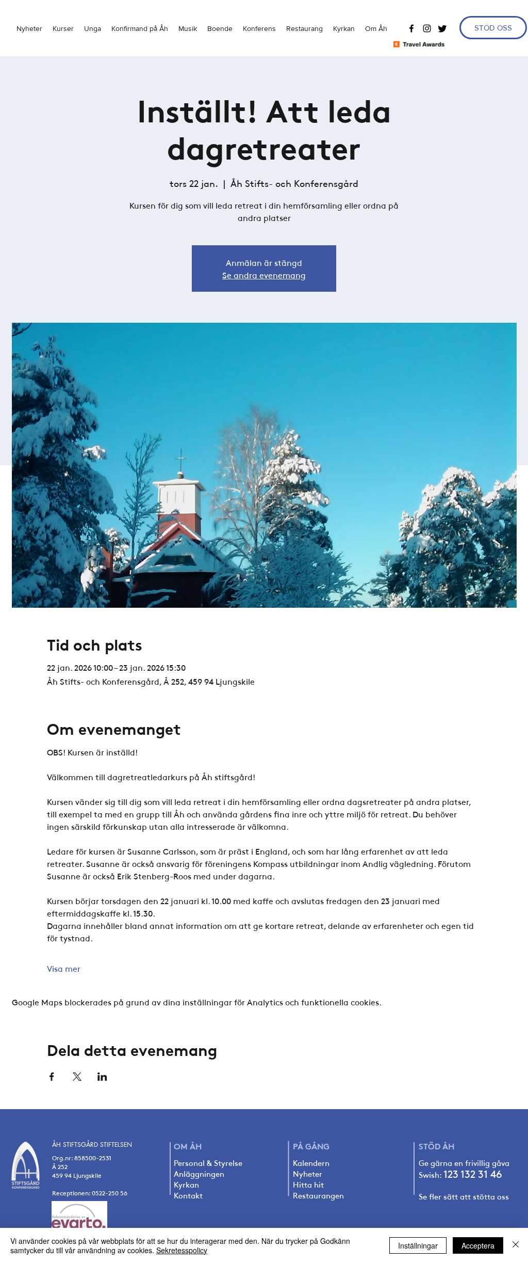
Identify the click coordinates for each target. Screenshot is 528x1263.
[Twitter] (442, 28)
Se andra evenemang (264, 274)
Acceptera (477, 1245)
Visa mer (63, 968)
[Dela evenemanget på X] (77, 1076)
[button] (92, 28)
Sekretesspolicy (181, 1250)
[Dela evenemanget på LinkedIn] (102, 1076)
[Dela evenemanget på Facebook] (52, 1076)
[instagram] (427, 28)
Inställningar (418, 1245)
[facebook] (411, 28)
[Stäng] (515, 1245)
